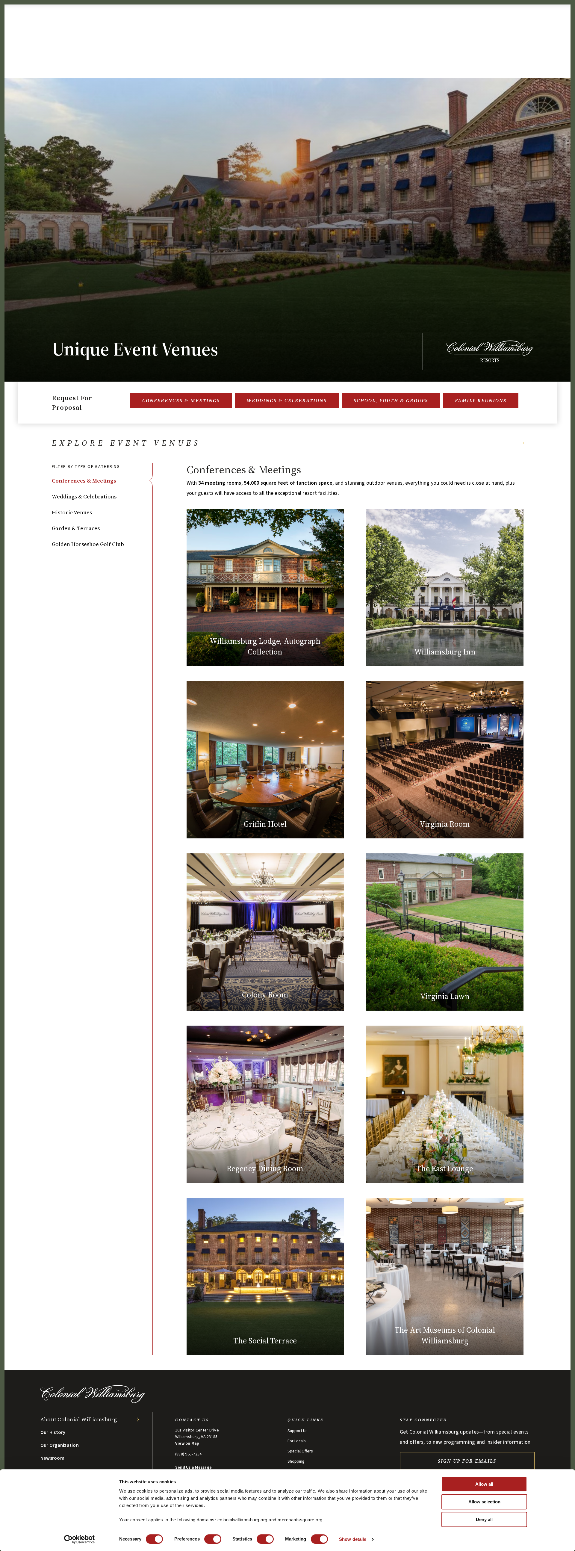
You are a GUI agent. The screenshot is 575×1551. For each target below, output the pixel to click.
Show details (352, 1539)
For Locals (297, 1441)
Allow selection (484, 1501)
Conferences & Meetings (181, 400)
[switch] (212, 1539)
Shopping (296, 1461)
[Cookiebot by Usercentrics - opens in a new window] (79, 1539)
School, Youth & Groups (391, 400)
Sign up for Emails (467, 1461)
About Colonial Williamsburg (78, 1419)
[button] (102, 481)
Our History (53, 1432)
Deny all (484, 1519)
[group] (355, 909)
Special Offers (300, 1451)
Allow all (484, 1484)
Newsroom (52, 1458)
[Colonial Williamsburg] (92, 1401)
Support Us (298, 1431)
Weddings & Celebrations (287, 400)
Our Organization (59, 1445)
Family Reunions (480, 400)
